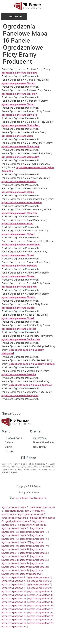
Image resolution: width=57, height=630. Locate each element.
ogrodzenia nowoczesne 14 (15, 535)
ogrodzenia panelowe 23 (40, 612)
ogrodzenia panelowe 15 (40, 598)
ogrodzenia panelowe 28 (13, 623)
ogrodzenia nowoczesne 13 (34, 531)
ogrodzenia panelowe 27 (40, 619)
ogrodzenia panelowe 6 (13, 584)
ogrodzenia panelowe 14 (13, 598)
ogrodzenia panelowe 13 (40, 595)
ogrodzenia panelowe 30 (13, 626)
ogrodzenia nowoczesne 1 (14, 507)
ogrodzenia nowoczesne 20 (15, 549)
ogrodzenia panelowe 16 (13, 602)
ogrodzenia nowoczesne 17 (15, 542)
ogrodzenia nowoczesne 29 (15, 570)
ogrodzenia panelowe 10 (13, 591)
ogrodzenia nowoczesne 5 (31, 514)
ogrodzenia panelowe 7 (39, 584)
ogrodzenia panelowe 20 (13, 609)
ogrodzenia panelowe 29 (40, 623)
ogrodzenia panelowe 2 (13, 577)
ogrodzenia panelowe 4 (13, 581)
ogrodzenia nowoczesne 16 (34, 538)
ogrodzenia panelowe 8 (13, 588)
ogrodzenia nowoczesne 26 (15, 563)
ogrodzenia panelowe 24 (13, 616)
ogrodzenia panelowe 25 (40, 616)
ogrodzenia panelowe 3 (39, 577)
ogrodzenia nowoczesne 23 (15, 556)
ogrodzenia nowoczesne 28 (34, 567)
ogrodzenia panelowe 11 (40, 591)
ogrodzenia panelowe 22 (13, 612)
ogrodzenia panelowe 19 (40, 605)
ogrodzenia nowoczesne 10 (32, 524)
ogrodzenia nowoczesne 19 (34, 545)
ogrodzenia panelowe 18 (13, 605)
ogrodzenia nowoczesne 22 (34, 553)
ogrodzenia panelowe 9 (39, 588)
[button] (44, 16)
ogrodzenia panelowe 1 (31, 574)
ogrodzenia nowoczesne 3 (18, 510)
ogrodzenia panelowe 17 (40, 602)
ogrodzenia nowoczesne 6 (14, 517)
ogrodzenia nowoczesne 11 (15, 528)
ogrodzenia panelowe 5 (39, 581)
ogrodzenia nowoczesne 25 (34, 560)
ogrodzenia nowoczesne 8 (18, 521)
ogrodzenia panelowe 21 (40, 609)
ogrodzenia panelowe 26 (13, 619)
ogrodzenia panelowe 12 (13, 595)
